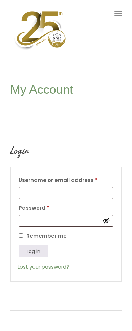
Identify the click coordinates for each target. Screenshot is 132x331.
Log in (33, 251)
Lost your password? (43, 266)
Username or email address (66, 179)
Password (46, 207)
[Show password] (106, 220)
